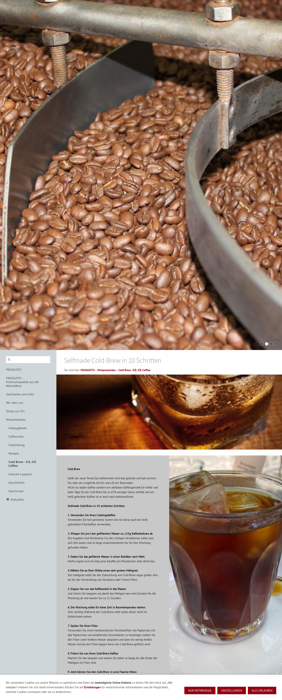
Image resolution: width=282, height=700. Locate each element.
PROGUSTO (88, 370)
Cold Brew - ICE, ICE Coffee (134, 370)
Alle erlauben (262, 690)
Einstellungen (92, 687)
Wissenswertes (106, 370)
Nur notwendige (200, 690)
